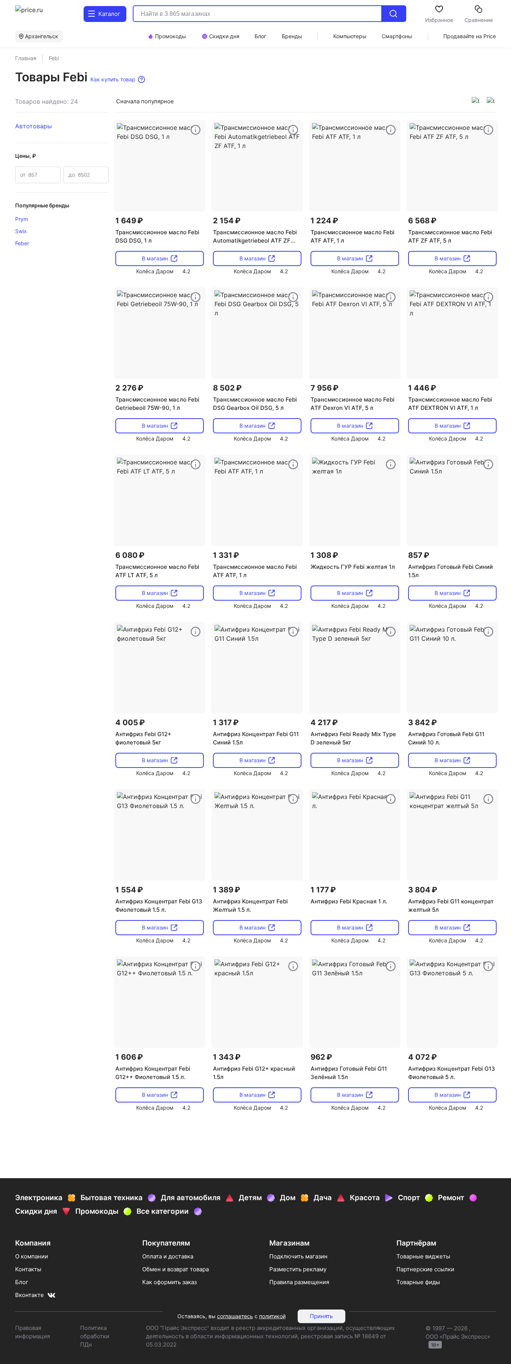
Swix (21, 231)
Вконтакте (29, 1295)
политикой (272, 1316)
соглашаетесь (235, 1316)
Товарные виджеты (423, 1256)
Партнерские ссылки (425, 1269)
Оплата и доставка (167, 1256)
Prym (21, 219)
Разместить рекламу (297, 1269)
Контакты (28, 1269)
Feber (22, 243)
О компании (31, 1256)
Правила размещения (299, 1282)
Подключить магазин (298, 1256)
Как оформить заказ (169, 1282)
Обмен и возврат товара (175, 1269)
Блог (21, 1282)
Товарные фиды (418, 1282)
